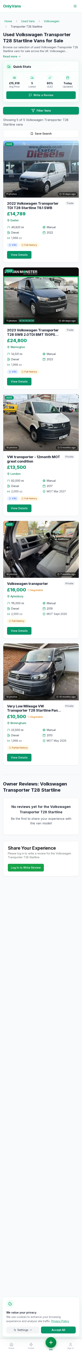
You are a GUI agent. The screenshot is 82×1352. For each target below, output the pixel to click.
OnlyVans (12, 6)
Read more (10, 56)
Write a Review (43, 95)
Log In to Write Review (26, 867)
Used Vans (28, 21)
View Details (19, 254)
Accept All (58, 1330)
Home (8, 21)
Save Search (43, 133)
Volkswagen (51, 21)
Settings (22, 1330)
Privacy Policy (60, 1321)
